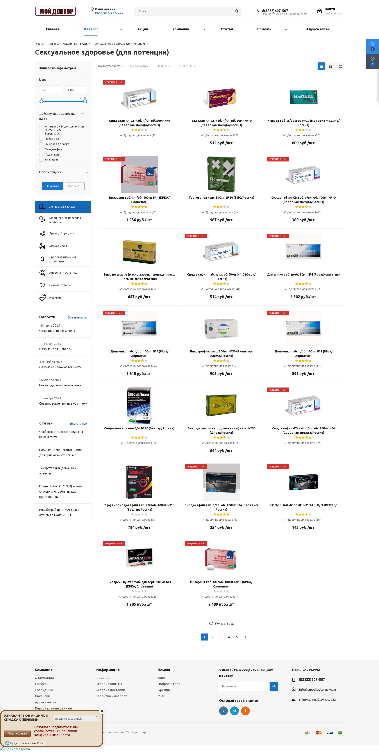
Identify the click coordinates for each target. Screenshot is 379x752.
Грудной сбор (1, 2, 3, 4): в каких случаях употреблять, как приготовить (61, 492)
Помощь (103, 677)
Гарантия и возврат (111, 696)
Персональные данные (53, 708)
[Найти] (236, 11)
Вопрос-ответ (169, 684)
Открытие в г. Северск (55, 349)
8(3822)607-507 (275, 11)
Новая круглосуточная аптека (60, 385)
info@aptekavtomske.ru (317, 689)
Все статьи (78, 423)
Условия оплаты (109, 684)
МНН (161, 696)
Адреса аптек (46, 702)
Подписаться (17, 733)
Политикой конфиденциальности (55, 733)
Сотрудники (44, 690)
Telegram (234, 710)
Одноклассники (245, 710)
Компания (44, 670)
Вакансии (42, 696)
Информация (108, 670)
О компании (44, 677)
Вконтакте (223, 710)
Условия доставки (110, 690)
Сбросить (74, 186)
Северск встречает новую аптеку (63, 403)
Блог (161, 677)
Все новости (77, 317)
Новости (41, 684)
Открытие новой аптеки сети (60, 367)
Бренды (164, 690)
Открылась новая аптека (57, 331)
